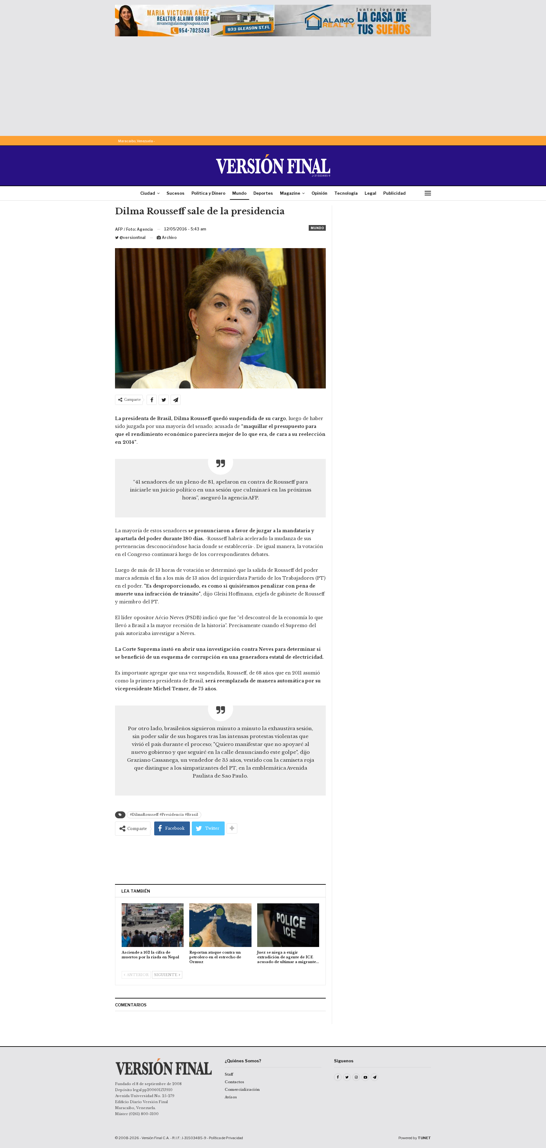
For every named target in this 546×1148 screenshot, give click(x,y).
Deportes (263, 193)
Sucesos (176, 193)
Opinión (319, 193)
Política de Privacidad (226, 1138)
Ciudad (147, 193)
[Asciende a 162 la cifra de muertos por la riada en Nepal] (153, 925)
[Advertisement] (273, 84)
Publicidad (394, 193)
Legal (370, 193)
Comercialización (242, 1089)
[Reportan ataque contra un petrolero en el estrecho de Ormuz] (220, 925)
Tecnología (346, 193)
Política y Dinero (208, 193)
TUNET (424, 1138)
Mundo (239, 193)
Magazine (290, 193)
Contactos (234, 1082)
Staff (229, 1074)
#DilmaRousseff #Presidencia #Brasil (164, 815)
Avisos (231, 1097)
